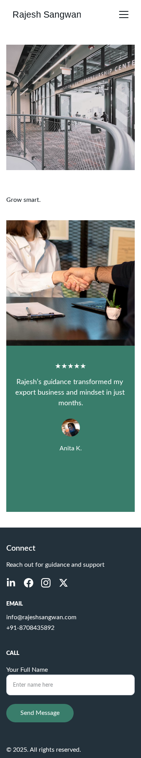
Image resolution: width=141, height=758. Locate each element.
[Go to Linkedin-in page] (11, 583)
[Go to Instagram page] (46, 583)
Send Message (40, 713)
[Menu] (123, 14)
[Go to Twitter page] (63, 583)
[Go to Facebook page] (28, 583)
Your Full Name (27, 670)
